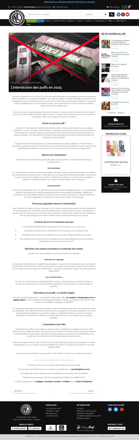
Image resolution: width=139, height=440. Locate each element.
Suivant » (121, 113)
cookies (93, 436)
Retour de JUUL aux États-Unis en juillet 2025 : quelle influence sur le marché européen (120, 91)
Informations (36, 83)
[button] (49, 21)
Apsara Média (110, 436)
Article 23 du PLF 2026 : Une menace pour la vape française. (120, 54)
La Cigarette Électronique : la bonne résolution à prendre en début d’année (120, 42)
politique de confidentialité (78, 436)
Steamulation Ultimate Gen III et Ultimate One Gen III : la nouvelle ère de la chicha (120, 77)
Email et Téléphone (84, 382)
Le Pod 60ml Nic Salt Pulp (116, 162)
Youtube (57, 382)
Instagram (39, 382)
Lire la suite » (115, 48)
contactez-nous (54, 436)
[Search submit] (111, 14)
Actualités (26, 83)
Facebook (49, 382)
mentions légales (65, 436)
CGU (88, 436)
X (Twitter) (66, 382)
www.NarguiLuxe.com (80, 369)
